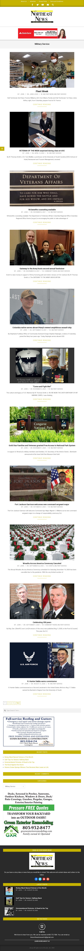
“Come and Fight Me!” (42, 386)
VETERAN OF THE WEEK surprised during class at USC (42, 151)
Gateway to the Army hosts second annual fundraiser (42, 269)
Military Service (60, 94)
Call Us (42, 932)
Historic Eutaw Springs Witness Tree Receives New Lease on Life (26, 767)
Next (18, 703)
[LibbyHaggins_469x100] (42, 29)
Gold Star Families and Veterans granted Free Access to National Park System (42, 445)
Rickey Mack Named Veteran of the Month (19, 757)
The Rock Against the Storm (14, 765)
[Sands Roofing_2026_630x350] (28, 717)
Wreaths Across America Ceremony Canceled (42, 563)
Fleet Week (42, 91)
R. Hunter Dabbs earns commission (42, 681)
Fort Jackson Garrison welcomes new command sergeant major (42, 504)
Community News (51, 271)
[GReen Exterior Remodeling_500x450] (28, 793)
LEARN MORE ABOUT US (42, 941)
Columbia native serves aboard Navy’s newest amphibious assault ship (42, 327)
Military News (48, 94)
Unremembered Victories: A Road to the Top (19, 762)
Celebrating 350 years (42, 622)
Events (51, 566)
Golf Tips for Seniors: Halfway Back (17, 760)
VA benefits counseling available (42, 210)
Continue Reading (42, 104)
